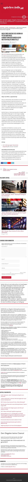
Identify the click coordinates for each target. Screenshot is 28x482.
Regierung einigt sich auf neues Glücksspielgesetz (11, 425)
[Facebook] (14, 478)
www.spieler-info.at (5, 455)
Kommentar (4, 246)
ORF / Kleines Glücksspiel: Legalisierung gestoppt (11, 411)
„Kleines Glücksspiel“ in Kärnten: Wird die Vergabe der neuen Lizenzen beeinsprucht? (14, 213)
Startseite (2, 27)
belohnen (11, 325)
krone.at (5, 54)
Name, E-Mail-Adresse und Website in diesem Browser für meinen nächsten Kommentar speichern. (14, 273)
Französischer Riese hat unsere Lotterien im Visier (11, 419)
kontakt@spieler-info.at (17, 370)
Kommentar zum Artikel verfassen (9, 42)
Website (3, 268)
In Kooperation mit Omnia (16, 16)
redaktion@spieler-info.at (10, 466)
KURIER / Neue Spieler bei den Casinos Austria (10, 169)
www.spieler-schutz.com (6, 456)
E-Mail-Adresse (5, 263)
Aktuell (6, 27)
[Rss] (13, 478)
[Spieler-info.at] (14, 7)
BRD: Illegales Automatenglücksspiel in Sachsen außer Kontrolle (19, 173)
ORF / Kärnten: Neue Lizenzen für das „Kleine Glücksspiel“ (13, 402)
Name (3, 259)
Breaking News (12, 27)
